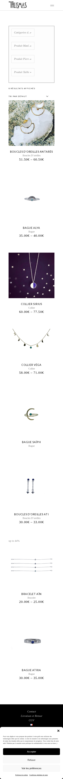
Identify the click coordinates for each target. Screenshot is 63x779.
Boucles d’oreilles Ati (31, 514)
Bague (31, 231)
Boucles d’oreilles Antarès (31, 151)
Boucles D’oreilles (32, 155)
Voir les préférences (31, 768)
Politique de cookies (21, 775)
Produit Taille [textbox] (21, 72)
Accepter (31, 751)
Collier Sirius (31, 304)
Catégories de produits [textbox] (23, 32)
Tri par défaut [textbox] (18, 96)
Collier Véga (31, 364)
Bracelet (31, 597)
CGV (31, 720)
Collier (31, 308)
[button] (58, 730)
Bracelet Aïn (31, 594)
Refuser (31, 760)
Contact (31, 711)
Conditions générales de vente (38, 775)
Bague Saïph (31, 442)
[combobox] (22, 33)
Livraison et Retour (31, 715)
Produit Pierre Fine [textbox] (23, 58)
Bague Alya (31, 227)
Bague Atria (31, 670)
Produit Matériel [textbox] (23, 45)
